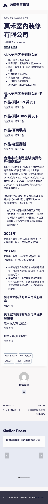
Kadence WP (39, 497)
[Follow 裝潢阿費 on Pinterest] (24, 392)
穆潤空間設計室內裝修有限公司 (23, 440)
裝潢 (18, 361)
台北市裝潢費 (25, 356)
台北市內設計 (11, 356)
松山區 (6, 47)
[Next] (41, 455)
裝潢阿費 (9, 42)
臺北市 (13, 47)
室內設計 (9, 361)
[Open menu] (42, 5)
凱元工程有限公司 (12, 408)
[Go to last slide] (7, 455)
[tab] (19, 477)
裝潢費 (27, 361)
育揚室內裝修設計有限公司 (36, 410)
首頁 (6, 18)
